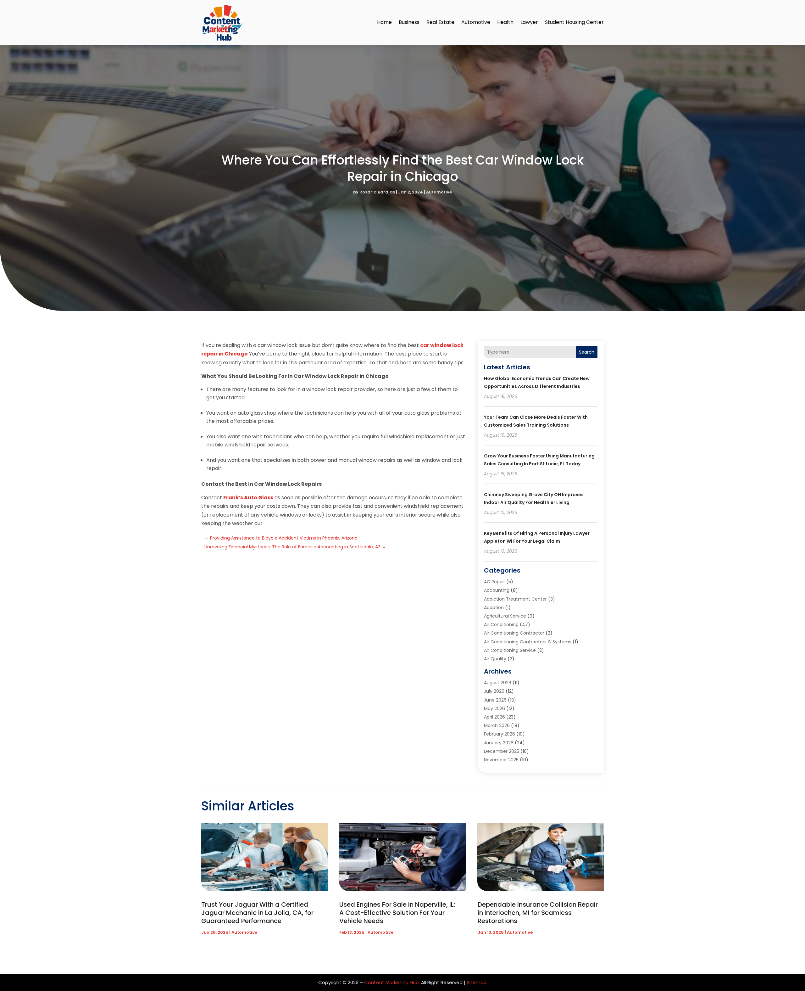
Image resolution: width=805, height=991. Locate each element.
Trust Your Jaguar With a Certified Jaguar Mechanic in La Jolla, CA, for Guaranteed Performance (257, 912)
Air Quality (495, 659)
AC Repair (494, 582)
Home (384, 22)
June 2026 (495, 700)
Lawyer (529, 22)
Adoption (494, 607)
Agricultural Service (505, 616)
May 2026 (494, 708)
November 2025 (501, 760)
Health (505, 22)
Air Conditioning (501, 624)
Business (409, 22)
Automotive (475, 22)
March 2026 (497, 725)
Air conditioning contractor (514, 633)
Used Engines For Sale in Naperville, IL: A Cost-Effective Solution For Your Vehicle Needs (397, 912)
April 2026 (494, 717)
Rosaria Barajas (377, 192)
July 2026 (494, 691)
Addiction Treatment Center (515, 599)
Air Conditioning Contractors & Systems (527, 642)
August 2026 (497, 683)
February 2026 (499, 734)
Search (586, 352)
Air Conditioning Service (510, 650)
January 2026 (499, 743)
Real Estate (440, 22)
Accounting (496, 590)
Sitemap (477, 982)
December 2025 (501, 751)
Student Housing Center (574, 22)
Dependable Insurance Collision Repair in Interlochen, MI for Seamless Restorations (538, 912)
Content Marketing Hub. (392, 982)
